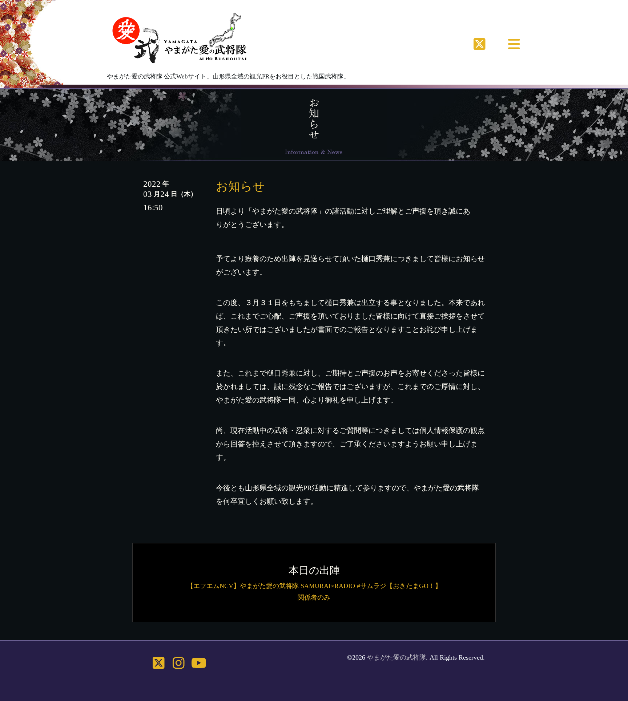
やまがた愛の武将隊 (396, 657)
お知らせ (240, 186)
